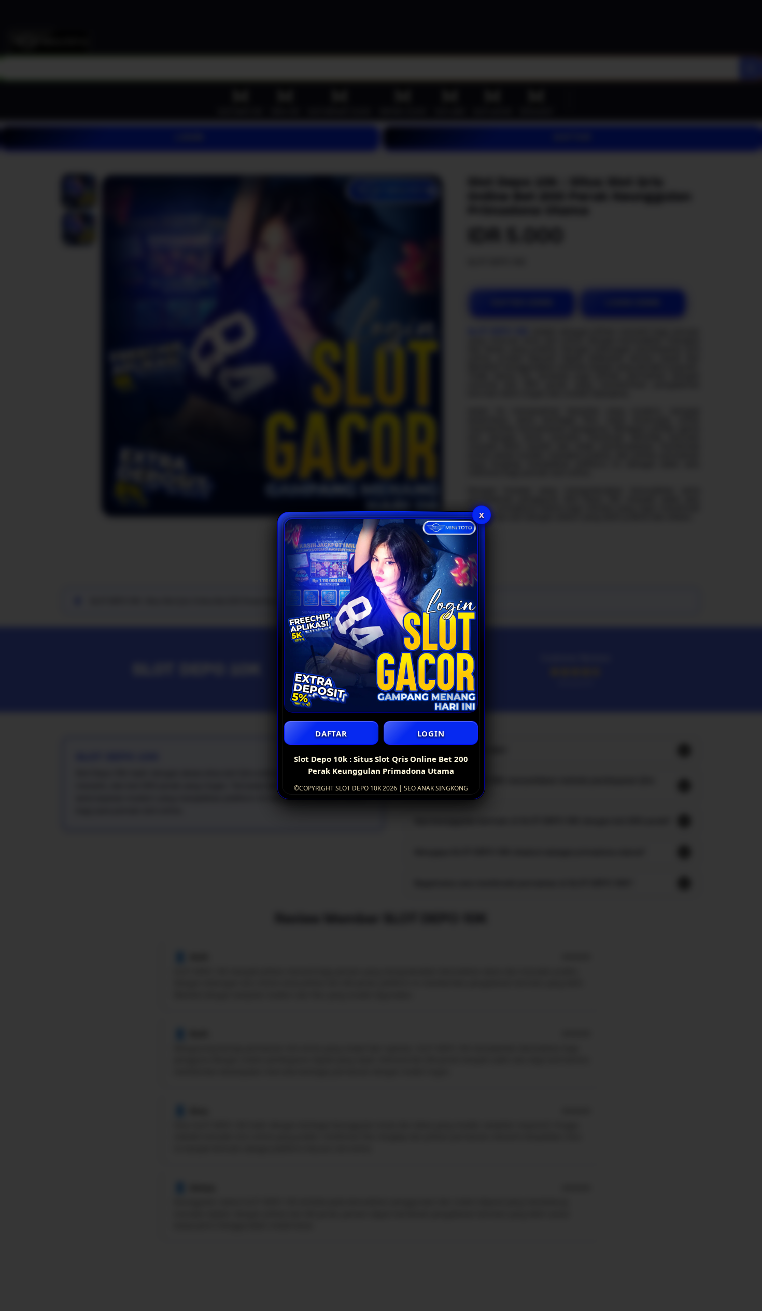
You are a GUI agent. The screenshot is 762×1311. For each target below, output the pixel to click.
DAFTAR (331, 733)
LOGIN (431, 733)
